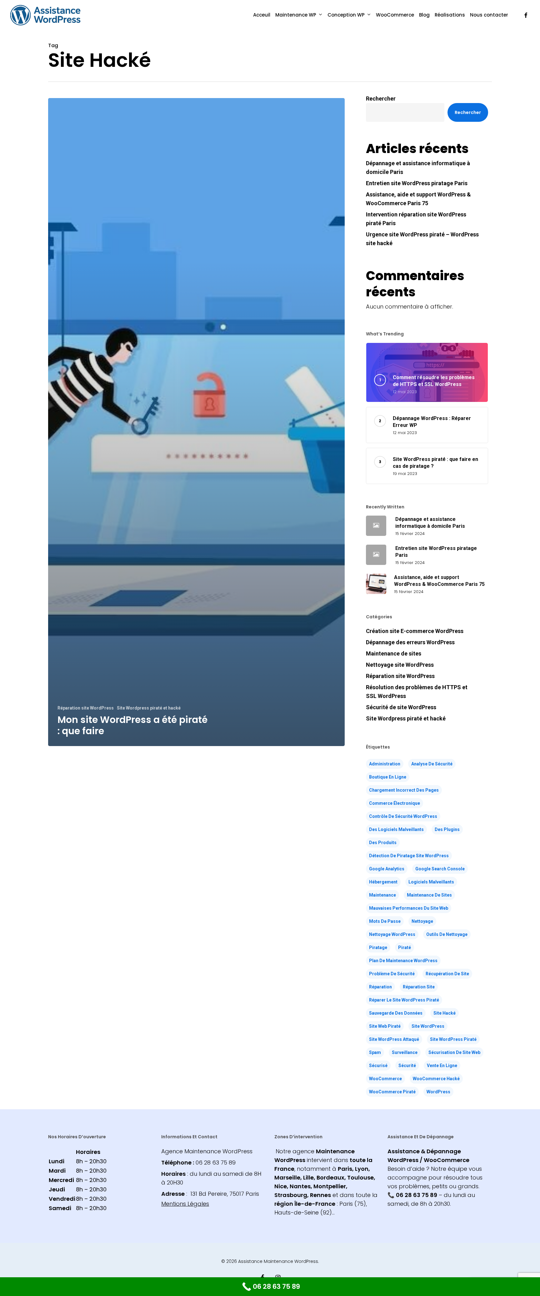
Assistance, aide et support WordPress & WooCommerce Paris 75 (418, 198)
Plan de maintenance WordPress (403, 960)
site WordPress (428, 1026)
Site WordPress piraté (453, 1039)
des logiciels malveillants (396, 829)
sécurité (407, 1065)
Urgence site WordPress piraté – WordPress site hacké (422, 238)
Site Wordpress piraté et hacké (149, 707)
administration (384, 763)
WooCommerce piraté (392, 1091)
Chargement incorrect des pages (404, 790)
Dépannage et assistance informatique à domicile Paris (418, 167)
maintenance (382, 895)
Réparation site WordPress (86, 707)
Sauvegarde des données (395, 1013)
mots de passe (385, 921)
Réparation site (419, 986)
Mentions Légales (185, 1204)
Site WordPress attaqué (394, 1039)
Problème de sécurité (392, 973)
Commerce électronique (394, 803)
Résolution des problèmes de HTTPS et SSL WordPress (417, 691)
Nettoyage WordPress (392, 934)
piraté (404, 947)
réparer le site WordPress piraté (404, 999)
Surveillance (405, 1052)
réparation (380, 986)
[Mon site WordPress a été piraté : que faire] (196, 422)
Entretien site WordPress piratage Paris (417, 183)
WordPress (438, 1091)
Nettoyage (422, 921)
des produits (383, 842)
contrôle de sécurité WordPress (403, 816)
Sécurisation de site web (454, 1052)
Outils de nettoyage (447, 934)
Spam (375, 1052)
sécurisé (378, 1065)
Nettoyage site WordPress (400, 664)
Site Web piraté (385, 1026)
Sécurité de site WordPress (401, 707)
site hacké (444, 1013)
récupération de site (447, 973)
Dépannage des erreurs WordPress (410, 642)
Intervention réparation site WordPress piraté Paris (416, 218)
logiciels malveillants (431, 881)
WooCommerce (385, 1078)
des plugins (447, 829)
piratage (378, 947)
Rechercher (381, 98)
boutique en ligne (387, 776)
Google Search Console (440, 868)
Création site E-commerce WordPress (414, 631)
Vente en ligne (442, 1065)
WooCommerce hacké (436, 1078)
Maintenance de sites (393, 653)
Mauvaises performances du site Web (408, 908)
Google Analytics (386, 868)
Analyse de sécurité (431, 763)
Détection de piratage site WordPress (409, 855)
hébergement (383, 881)
